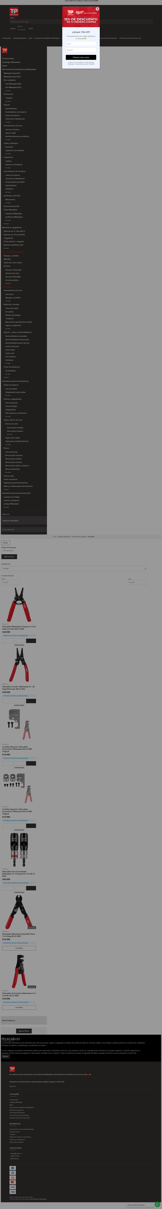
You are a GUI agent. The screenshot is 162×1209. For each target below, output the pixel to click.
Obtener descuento (81, 57)
